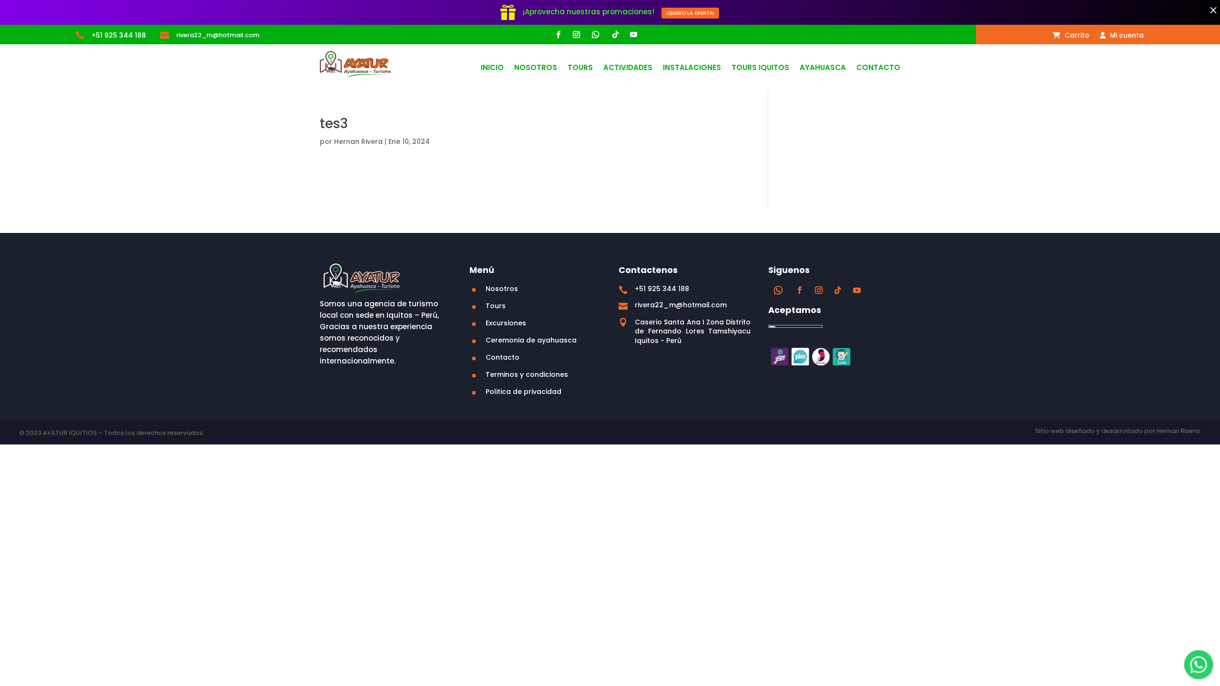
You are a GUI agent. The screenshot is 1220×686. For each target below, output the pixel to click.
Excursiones (506, 323)
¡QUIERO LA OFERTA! (690, 13)
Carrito (1076, 36)
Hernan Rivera (358, 141)
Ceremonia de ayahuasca (531, 340)
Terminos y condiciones (527, 374)
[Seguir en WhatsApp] (595, 34)
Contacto (878, 68)
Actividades (627, 68)
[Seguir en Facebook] (558, 35)
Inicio (492, 68)
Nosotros (535, 68)
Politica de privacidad (523, 391)
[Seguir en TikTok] (615, 35)
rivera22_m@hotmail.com (217, 35)
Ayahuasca (823, 68)
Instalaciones (692, 68)
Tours (580, 68)
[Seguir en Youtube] (633, 35)
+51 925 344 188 (119, 35)
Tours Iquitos (760, 68)
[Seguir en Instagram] (576, 35)
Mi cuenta (1126, 36)
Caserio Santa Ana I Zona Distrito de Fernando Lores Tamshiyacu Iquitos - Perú (693, 331)
